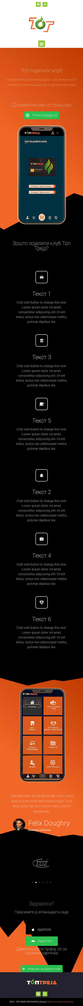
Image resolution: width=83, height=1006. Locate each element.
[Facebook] (38, 4)
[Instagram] (45, 4)
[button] (41, 43)
